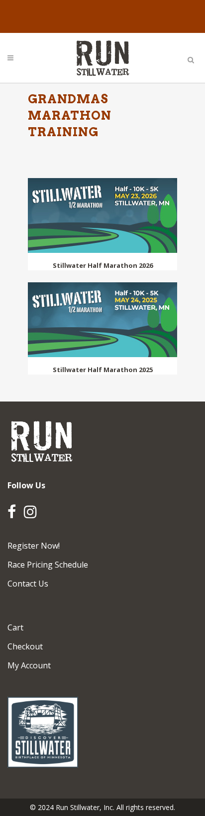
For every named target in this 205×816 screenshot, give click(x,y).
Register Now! (33, 545)
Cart (15, 627)
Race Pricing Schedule (47, 564)
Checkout (25, 646)
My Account (29, 665)
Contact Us (27, 583)
